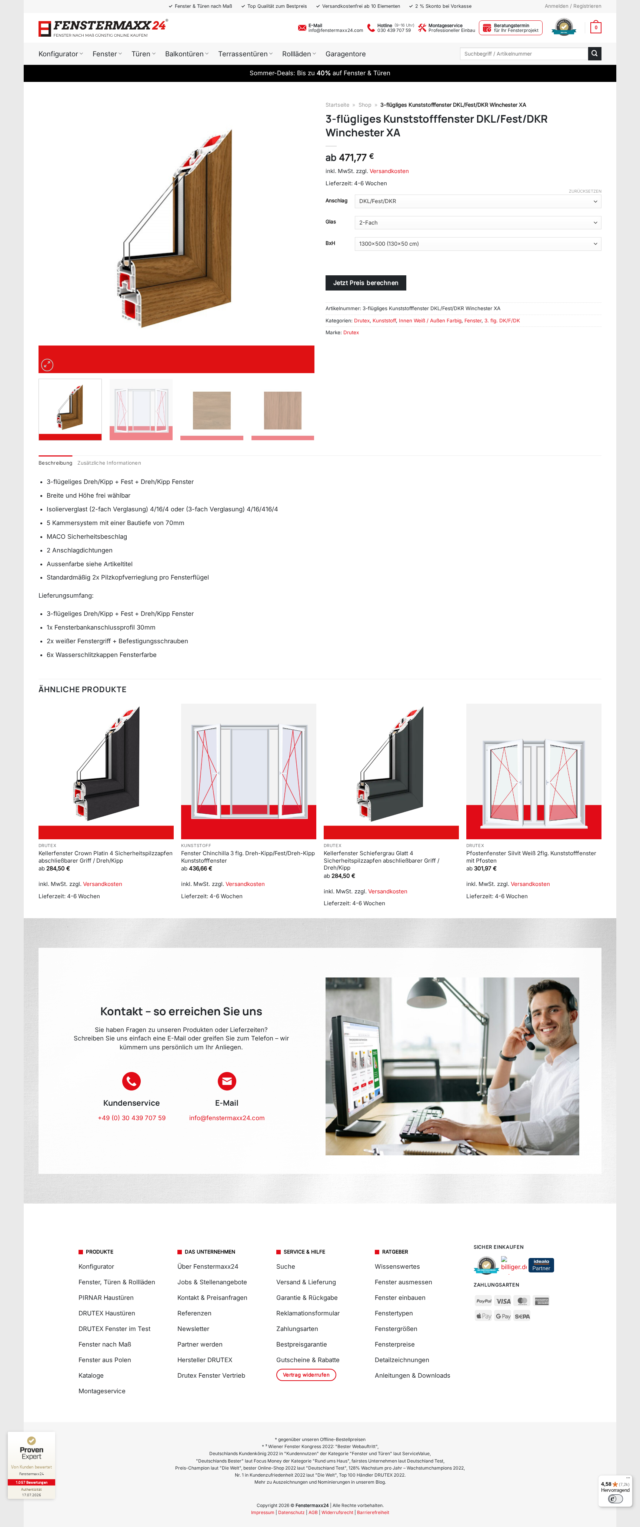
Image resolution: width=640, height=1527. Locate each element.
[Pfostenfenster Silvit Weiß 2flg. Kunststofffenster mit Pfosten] (533, 771)
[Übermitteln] (594, 53)
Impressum (262, 1512)
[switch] (615, 1498)
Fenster (105, 54)
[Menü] (628, 1479)
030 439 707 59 (394, 30)
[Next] (299, 235)
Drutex (362, 320)
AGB (313, 1512)
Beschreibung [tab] (55, 463)
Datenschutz (291, 1512)
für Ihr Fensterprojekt (516, 30)
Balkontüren (184, 54)
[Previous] (53, 235)
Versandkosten (389, 171)
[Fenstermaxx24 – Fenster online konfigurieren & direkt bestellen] (103, 28)
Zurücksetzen (585, 191)
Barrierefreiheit (373, 1512)
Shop (365, 105)
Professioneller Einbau (452, 30)
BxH (330, 243)
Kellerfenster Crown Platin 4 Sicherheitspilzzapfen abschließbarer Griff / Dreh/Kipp (106, 857)
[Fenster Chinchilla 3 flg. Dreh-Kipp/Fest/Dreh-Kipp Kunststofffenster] (248, 771)
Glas (331, 221)
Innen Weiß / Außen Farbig (430, 320)
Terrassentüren (243, 54)
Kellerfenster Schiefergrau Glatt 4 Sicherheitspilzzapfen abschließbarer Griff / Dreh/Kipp (381, 860)
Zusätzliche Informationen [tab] (109, 463)
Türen (140, 54)
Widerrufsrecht (337, 1512)
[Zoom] (47, 365)
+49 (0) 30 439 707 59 (132, 1118)
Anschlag (336, 200)
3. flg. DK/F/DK (502, 320)
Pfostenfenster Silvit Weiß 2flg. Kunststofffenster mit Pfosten (531, 857)
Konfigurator (58, 54)
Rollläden (296, 54)
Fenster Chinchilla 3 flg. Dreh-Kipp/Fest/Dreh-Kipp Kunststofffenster (248, 857)
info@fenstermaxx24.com (336, 30)
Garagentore (346, 54)
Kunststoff (384, 320)
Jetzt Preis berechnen (366, 282)
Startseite (337, 105)
